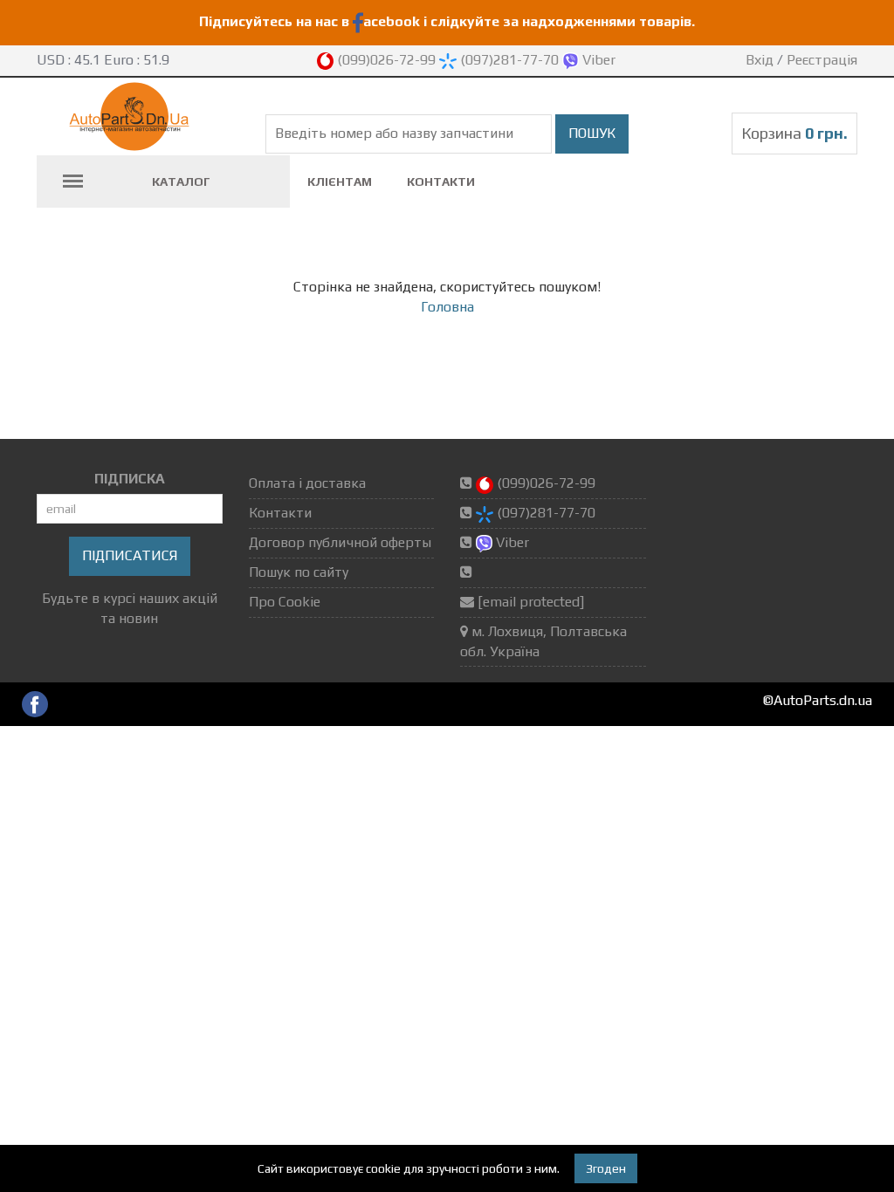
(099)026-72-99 (386, 59)
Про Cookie (284, 601)
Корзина (794, 133)
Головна (447, 306)
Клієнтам (339, 181)
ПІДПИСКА (129, 478)
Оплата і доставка (307, 483)
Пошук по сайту (298, 572)
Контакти (441, 181)
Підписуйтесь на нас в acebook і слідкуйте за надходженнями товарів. (447, 21)
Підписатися (129, 555)
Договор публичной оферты (340, 542)
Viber (597, 59)
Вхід (760, 59)
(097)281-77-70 (509, 59)
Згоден (606, 1168)
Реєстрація (822, 59)
